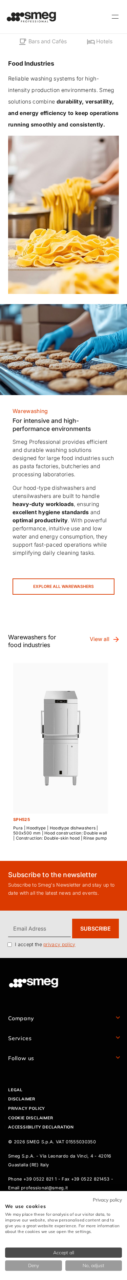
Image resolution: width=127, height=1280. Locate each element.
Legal (15, 1089)
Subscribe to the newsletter (52, 875)
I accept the (45, 944)
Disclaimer (21, 1098)
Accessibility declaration (41, 1126)
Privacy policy (26, 1108)
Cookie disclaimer (30, 1117)
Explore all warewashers (63, 586)
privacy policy (59, 944)
